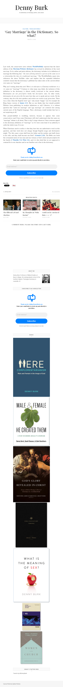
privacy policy (34, 178)
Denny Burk (31, 7)
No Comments (56, 192)
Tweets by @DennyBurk (20, 673)
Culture (25, 29)
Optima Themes (16, 684)
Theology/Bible (34, 29)
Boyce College (17, 277)
